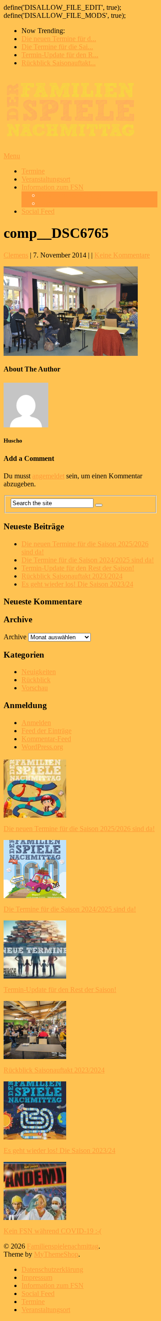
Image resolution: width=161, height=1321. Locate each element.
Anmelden (36, 722)
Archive (15, 637)
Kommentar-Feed (46, 739)
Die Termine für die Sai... (57, 47)
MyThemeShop (56, 1254)
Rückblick (36, 680)
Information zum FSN (52, 187)
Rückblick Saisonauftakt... (58, 63)
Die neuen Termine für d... (58, 38)
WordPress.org (42, 747)
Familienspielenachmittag (62, 1246)
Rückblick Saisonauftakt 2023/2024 (72, 576)
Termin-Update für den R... (59, 55)
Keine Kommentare (122, 255)
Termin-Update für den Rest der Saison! (77, 568)
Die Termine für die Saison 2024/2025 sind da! (87, 560)
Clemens (16, 255)
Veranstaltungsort (45, 179)
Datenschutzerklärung (70, 195)
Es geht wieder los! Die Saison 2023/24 (77, 584)
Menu (12, 156)
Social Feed (38, 211)
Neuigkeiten (38, 671)
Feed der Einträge (46, 730)
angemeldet (48, 476)
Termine (33, 171)
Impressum (54, 203)
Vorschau (34, 688)
